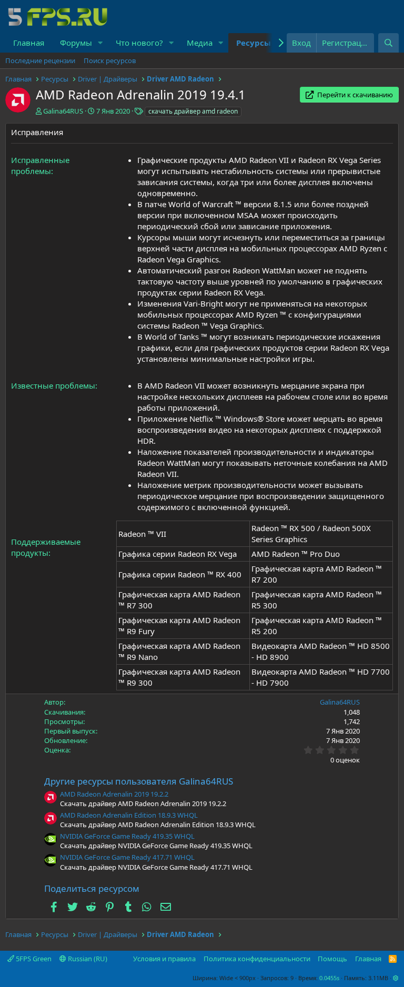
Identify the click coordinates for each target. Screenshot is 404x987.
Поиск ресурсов (110, 60)
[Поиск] (388, 43)
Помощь (332, 958)
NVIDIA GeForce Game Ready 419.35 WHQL (127, 836)
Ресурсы (253, 42)
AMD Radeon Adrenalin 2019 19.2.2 (114, 794)
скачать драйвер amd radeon (193, 111)
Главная (28, 42)
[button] (100, 43)
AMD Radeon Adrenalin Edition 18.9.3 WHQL (129, 815)
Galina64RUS (63, 111)
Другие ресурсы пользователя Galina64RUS (138, 781)
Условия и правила (164, 958)
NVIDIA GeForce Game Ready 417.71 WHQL (127, 857)
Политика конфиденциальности (257, 958)
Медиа (200, 42)
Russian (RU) (86, 958)
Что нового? (139, 42)
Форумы (76, 42)
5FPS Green (33, 958)
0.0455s (329, 978)
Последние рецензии (40, 60)
